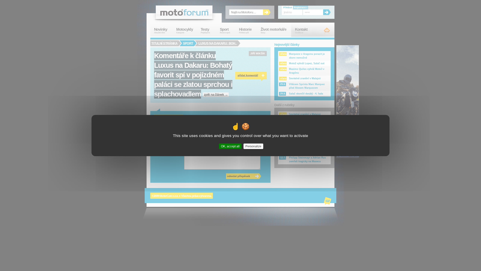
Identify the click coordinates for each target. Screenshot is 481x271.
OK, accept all (230, 146)
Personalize (253, 146)
